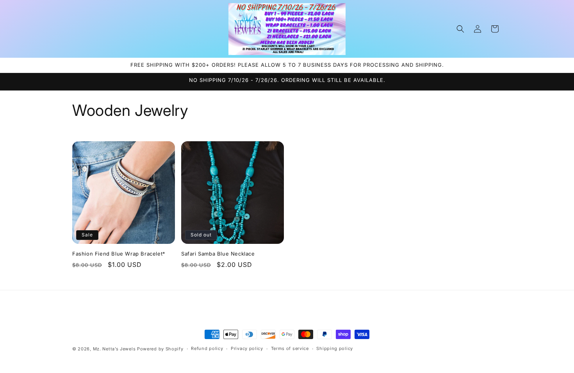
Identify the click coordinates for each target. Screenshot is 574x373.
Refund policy (207, 348)
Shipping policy (334, 348)
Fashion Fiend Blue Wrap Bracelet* (119, 253)
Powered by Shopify (160, 349)
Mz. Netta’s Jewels (114, 349)
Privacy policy (247, 348)
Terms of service (290, 348)
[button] (460, 28)
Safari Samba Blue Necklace (218, 253)
